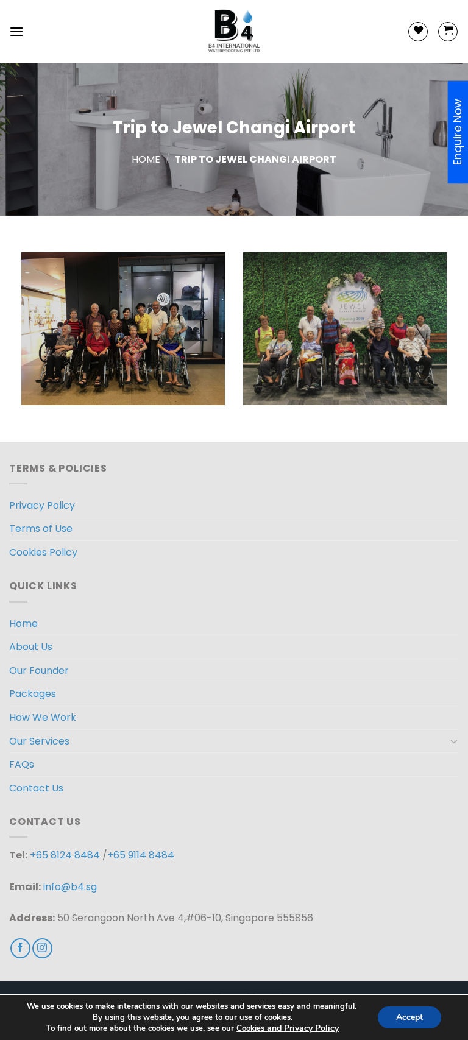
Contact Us (36, 788)
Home (146, 159)
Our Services (39, 741)
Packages (32, 694)
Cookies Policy (43, 552)
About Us (30, 647)
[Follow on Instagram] (42, 948)
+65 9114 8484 (140, 855)
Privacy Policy (42, 505)
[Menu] (16, 31)
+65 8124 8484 (65, 855)
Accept (409, 1017)
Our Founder (39, 670)
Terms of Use (41, 529)
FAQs (21, 764)
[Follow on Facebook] (20, 948)
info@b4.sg (70, 887)
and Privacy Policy (303, 1028)
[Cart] (448, 31)
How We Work (42, 717)
